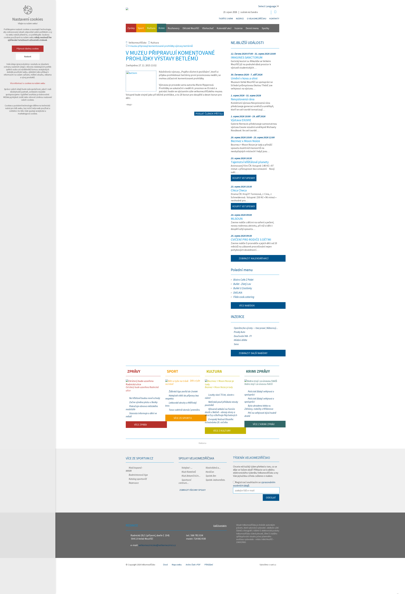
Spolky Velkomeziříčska (196, 458)
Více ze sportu (182, 418)
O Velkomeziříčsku (256, 18)
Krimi (162, 28)
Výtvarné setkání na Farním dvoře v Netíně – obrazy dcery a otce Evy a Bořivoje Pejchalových (221, 412)
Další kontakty (220, 525)
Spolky (265, 28)
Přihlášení (209, 564)
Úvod (165, 564)
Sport (141, 28)
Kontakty (274, 18)
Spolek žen (211, 475)
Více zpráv (140, 424)
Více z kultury (222, 430)
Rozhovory (173, 28)
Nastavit (27, 56)
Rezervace (134, 482)
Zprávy (131, 28)
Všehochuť (208, 28)
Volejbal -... (187, 467)
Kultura (151, 28)
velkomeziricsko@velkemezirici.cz (157, 545)
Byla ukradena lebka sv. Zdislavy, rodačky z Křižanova (258, 407)
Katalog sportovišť (138, 478)
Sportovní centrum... (185, 481)
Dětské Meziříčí (191, 28)
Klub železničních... (191, 475)
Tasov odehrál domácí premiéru (184, 409)
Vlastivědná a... (213, 467)
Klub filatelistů (189, 471)
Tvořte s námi (226, 18)
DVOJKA (237, 292)
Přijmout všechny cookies (28, 48)
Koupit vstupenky (243, 178)
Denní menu (252, 28)
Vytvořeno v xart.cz (268, 564)
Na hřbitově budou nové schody (144, 398)
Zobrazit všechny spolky (192, 489)
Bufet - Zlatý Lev (242, 284)
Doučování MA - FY (243, 336)
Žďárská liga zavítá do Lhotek (183, 391)
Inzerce (240, 18)
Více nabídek (247, 305)
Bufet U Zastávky (242, 288)
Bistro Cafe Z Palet (243, 279)
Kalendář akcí (224, 28)
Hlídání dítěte (240, 340)
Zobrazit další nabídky (253, 353)
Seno (236, 344)
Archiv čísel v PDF (193, 564)
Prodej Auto (239, 331)
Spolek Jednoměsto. (215, 479)
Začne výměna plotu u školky (143, 402)
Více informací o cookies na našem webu (27, 83)
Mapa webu (177, 564)
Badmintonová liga (138, 474)
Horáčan (210, 471)
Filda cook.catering (243, 297)
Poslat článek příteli (209, 113)
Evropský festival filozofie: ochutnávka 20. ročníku (219, 421)
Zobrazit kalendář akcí (253, 258)
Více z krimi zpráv (263, 424)
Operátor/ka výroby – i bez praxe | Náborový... (256, 328)
